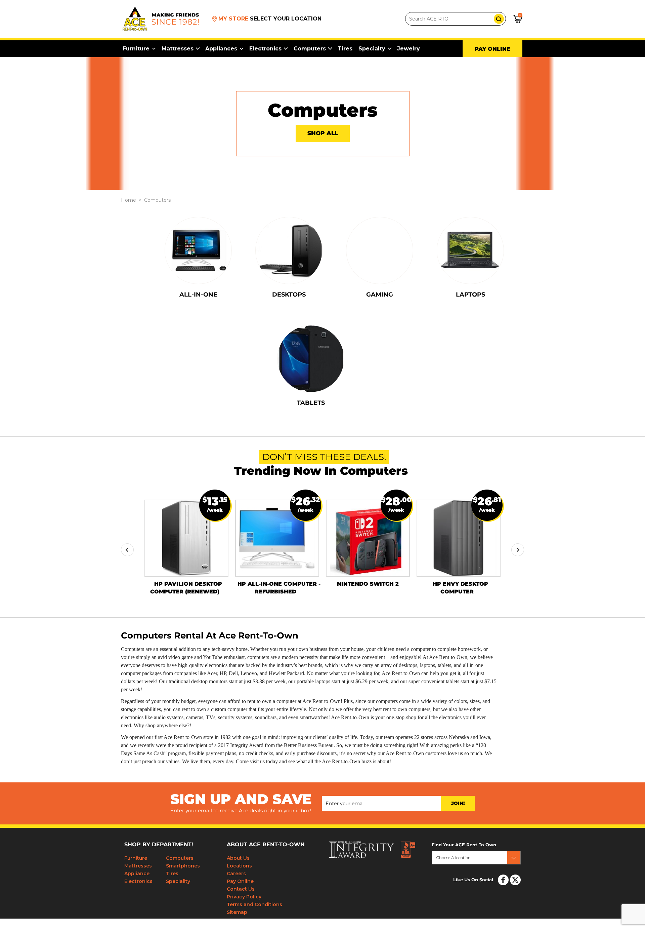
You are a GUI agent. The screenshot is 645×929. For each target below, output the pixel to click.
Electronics (265, 48)
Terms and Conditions (254, 904)
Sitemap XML (510, 921)
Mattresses (178, 48)
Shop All (322, 133)
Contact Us (241, 889)
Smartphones (183, 866)
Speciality (178, 881)
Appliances (221, 48)
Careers (236, 873)
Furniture (136, 48)
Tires (345, 48)
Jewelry (408, 48)
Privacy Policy (244, 897)
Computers (310, 48)
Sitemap (237, 912)
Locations (239, 866)
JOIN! (458, 803)
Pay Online (240, 881)
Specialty (371, 48)
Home (128, 200)
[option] (186, 543)
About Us (238, 858)
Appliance (136, 873)
